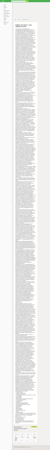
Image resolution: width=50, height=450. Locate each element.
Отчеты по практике (6, 16)
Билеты (5, 4)
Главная (15, 19)
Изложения (5, 7)
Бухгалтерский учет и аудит (25, 19)
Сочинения (5, 19)
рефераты (19, 19)
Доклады (5, 6)
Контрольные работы (6, 10)
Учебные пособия (6, 22)
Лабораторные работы (7, 13)
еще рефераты (34, 426)
